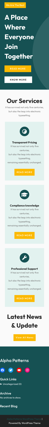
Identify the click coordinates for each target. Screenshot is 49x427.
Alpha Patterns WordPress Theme (24, 418)
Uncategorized (10, 384)
